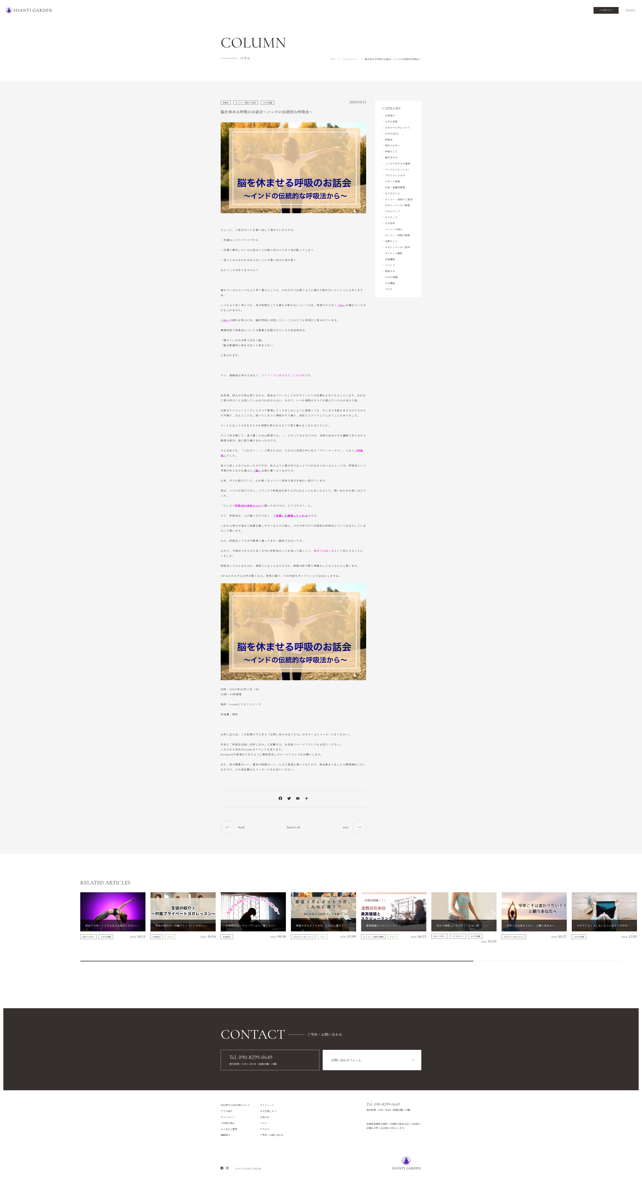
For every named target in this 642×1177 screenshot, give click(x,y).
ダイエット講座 (393, 253)
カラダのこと (392, 193)
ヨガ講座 (390, 283)
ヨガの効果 (391, 121)
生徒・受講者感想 (395, 187)
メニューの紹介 (394, 229)
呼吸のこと (391, 151)
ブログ (389, 289)
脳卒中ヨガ (391, 157)
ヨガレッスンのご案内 (397, 247)
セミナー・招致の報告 (397, 235)
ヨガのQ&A (392, 133)
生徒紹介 (390, 115)
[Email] (297, 799)
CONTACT (606, 10)
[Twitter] (289, 799)
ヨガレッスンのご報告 (397, 205)
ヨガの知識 (267, 102)
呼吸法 (225, 102)
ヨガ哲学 (390, 223)
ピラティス (391, 217)
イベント (390, 265)
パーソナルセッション (397, 169)
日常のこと (391, 241)
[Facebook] (280, 799)
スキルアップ (392, 211)
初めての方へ (392, 145)
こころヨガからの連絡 (397, 163)
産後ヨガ (390, 271)
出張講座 (390, 259)
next (346, 827)
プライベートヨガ (395, 175)
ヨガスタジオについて (397, 127)
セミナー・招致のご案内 (246, 102)
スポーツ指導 (392, 181)
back (241, 827)
